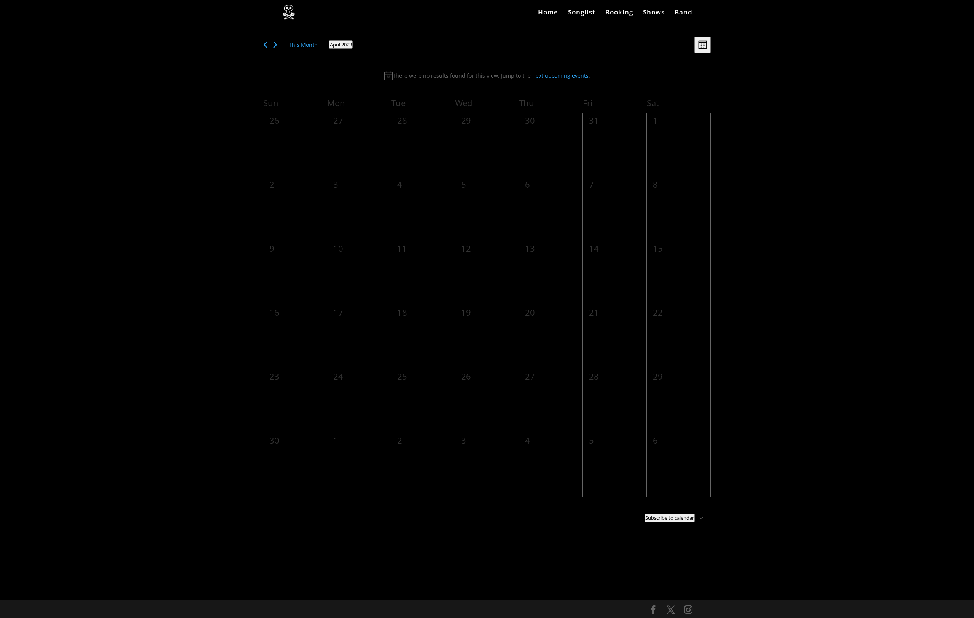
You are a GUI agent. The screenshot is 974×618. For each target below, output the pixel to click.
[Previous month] (265, 44)
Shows (654, 13)
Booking (619, 13)
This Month (303, 44)
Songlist (581, 13)
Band (683, 13)
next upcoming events (560, 75)
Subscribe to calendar (669, 517)
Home (548, 13)
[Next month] (275, 44)
